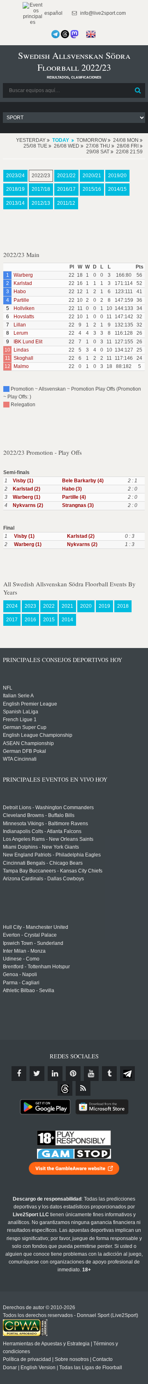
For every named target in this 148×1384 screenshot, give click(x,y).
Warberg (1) (26, 497)
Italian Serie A (18, 696)
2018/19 (15, 189)
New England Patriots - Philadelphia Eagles (52, 855)
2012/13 (41, 203)
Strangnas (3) (78, 505)
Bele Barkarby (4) (83, 481)
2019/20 (117, 175)
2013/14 (15, 203)
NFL (7, 688)
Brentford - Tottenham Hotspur (36, 967)
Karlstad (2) (26, 489)
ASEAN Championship (28, 743)
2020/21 (92, 175)
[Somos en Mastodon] (74, 34)
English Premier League (30, 704)
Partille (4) (74, 497)
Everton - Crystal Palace (30, 935)
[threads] (65, 1088)
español (52, 13)
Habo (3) (72, 489)
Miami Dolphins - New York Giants (41, 847)
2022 (49, 606)
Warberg (23, 275)
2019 (104, 606)
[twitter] (37, 1073)
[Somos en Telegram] (55, 34)
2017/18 (41, 189)
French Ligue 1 (20, 719)
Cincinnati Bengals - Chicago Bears (43, 863)
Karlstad (23, 283)
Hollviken (24, 308)
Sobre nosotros (72, 1359)
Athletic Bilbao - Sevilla (28, 990)
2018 (123, 606)
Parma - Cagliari (21, 983)
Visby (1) (23, 481)
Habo (20, 291)
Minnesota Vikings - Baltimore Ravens (45, 823)
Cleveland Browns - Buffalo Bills (38, 815)
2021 (67, 606)
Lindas (21, 350)
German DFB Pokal (24, 751)
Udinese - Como (21, 959)
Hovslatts (24, 316)
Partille (21, 300)
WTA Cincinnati (20, 759)
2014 (67, 620)
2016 (30, 620)
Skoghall (23, 358)
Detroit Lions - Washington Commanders (48, 807)
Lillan (20, 325)
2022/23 (41, 175)
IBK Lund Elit (28, 342)
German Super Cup (24, 727)
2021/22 (66, 175)
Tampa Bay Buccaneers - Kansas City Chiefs (52, 871)
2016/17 (66, 189)
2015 (49, 620)
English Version (38, 1367)
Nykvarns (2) (28, 505)
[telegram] (127, 1073)
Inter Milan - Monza (24, 951)
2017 (12, 620)
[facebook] (19, 1073)
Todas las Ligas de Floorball (90, 1367)
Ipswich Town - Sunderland (33, 943)
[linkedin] (55, 1073)
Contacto (102, 1359)
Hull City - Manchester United (35, 927)
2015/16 (92, 189)
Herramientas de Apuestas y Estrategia (46, 1344)
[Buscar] (138, 90)
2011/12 (66, 203)
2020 (86, 606)
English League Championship (37, 735)
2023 (30, 606)
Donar (10, 1367)
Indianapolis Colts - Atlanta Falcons (42, 831)
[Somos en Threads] (65, 34)
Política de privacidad (27, 1359)
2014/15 (117, 189)
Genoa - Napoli (20, 974)
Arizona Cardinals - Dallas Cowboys (43, 879)
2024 (12, 606)
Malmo (21, 366)
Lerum (21, 333)
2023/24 (15, 175)
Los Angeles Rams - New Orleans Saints (48, 839)
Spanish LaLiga (20, 712)
